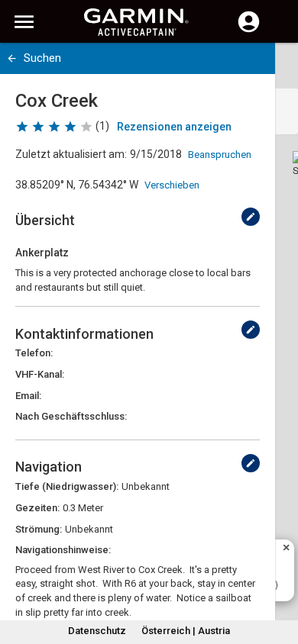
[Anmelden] (248, 30)
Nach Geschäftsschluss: (71, 416)
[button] (278, 574)
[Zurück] (12, 58)
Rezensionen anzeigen (174, 126)
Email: (28, 395)
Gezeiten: (37, 508)
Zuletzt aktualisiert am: (71, 154)
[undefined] (250, 217)
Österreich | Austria (185, 630)
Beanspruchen (219, 154)
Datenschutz (97, 630)
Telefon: (34, 353)
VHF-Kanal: (39, 374)
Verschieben (171, 185)
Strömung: (38, 529)
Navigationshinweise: (63, 549)
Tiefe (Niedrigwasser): (66, 486)
